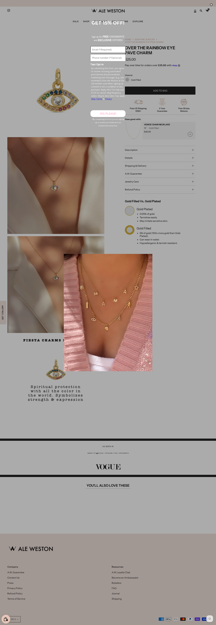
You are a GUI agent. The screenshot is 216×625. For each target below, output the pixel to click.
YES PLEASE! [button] (108, 114)
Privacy (108, 98)
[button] (211, 4)
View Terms (96, 98)
